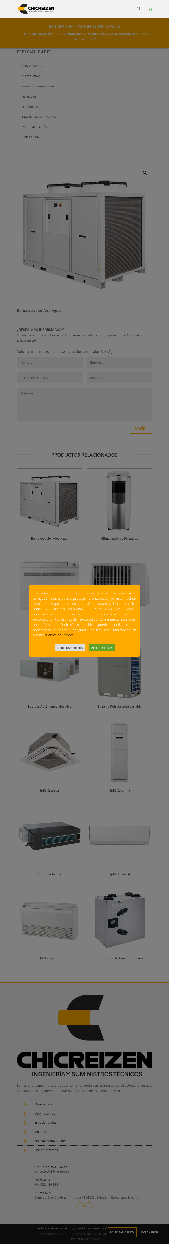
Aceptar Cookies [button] (101, 648)
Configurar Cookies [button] (70, 648)
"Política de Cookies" (60, 635)
